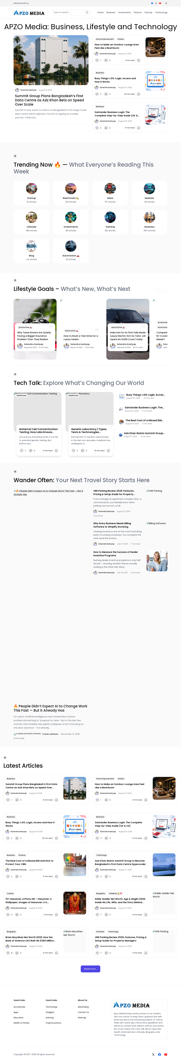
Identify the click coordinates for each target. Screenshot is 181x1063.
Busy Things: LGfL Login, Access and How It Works (115, 80)
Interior (121, 39)
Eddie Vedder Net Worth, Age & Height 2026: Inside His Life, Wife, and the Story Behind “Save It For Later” (120, 900)
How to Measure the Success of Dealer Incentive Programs (115, 553)
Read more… (90, 968)
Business (100, 73)
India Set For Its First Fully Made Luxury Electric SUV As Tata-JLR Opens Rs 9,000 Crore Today (128, 336)
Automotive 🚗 (25, 327)
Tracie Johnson (50, 734)
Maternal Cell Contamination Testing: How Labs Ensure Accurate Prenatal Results (38, 431)
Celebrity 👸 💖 (115, 893)
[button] (166, 3)
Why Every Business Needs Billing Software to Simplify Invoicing (112, 525)
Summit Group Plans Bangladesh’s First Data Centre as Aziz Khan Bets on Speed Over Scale (49, 100)
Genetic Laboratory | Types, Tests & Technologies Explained (89, 431)
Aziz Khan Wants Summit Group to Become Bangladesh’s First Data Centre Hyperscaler (143, 433)
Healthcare (21, 395)
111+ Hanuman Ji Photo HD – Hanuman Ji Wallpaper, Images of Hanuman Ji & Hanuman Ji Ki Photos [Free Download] (28, 900)
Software (100, 931)
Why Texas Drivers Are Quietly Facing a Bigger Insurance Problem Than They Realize (34, 336)
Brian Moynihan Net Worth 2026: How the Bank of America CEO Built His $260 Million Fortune (30, 939)
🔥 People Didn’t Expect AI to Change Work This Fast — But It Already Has (50, 708)
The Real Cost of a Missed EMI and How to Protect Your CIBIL (143, 420)
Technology (101, 855)
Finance (22, 855)
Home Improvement (105, 39)
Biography (100, 893)
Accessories (163, 322)
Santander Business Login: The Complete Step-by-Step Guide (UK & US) (116, 114)
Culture (10, 893)
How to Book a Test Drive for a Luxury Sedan (81, 337)
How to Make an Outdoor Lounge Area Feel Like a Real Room (117, 46)
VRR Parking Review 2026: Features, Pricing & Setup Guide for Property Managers (113, 492)
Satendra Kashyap (28, 90)
